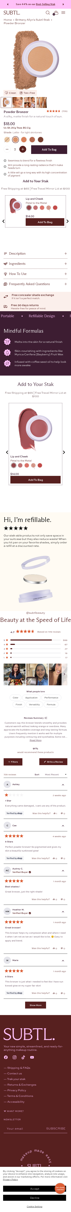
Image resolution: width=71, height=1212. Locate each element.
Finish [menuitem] (19, 704)
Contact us (14, 1073)
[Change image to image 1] (6, 102)
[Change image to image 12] (41, 102)
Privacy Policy (10, 1179)
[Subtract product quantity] (7, 149)
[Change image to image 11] (29, 102)
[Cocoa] (32, 139)
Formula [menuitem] (51, 704)
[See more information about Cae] (63, 826)
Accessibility (15, 1102)
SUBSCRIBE (56, 1128)
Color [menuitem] (15, 697)
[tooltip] (45, 718)
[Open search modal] (48, 12)
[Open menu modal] (63, 12)
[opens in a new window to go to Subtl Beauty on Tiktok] (23, 1057)
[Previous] (7, 4)
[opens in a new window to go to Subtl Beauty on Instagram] (14, 1057)
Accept (34, 1188)
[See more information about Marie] (63, 961)
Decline (34, 1197)
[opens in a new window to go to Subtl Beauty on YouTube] (32, 1057)
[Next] (64, 4)
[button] (57, 111)
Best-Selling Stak (45, 4)
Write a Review (56, 762)
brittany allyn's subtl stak (32, 20)
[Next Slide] (64, 674)
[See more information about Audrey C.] (63, 871)
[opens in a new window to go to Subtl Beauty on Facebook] (6, 1057)
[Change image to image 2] (17, 102)
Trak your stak (16, 1079)
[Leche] (7, 139)
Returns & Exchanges (21, 1085)
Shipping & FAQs (18, 1068)
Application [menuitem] (31, 697)
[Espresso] (40, 139)
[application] (60, 1188)
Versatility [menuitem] (34, 704)
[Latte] (35, 61)
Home (8, 20)
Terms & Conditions (20, 1096)
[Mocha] (23, 139)
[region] (35, 674)
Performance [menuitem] (51, 697)
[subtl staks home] (12, 13)
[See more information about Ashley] (63, 785)
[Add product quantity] (22, 149)
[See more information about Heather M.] (63, 912)
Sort (37, 774)
